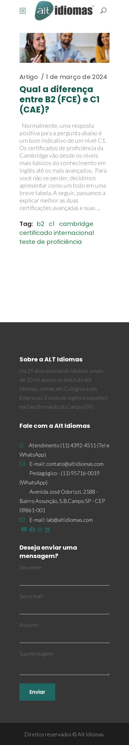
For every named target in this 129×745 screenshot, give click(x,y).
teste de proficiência (51, 242)
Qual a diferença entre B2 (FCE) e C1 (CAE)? (60, 99)
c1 (52, 224)
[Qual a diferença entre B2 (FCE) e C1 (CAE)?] (65, 48)
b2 (40, 224)
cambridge (76, 224)
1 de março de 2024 (76, 77)
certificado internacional (57, 233)
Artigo (29, 77)
